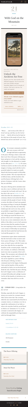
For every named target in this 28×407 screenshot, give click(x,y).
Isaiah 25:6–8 (9, 323)
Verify (19, 106)
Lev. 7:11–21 (15, 163)
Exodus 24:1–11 (7, 127)
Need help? (20, 109)
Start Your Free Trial (13, 397)
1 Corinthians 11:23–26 (12, 327)
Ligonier (16, 402)
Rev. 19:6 (21, 256)
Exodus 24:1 (18, 193)
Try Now (13, 93)
